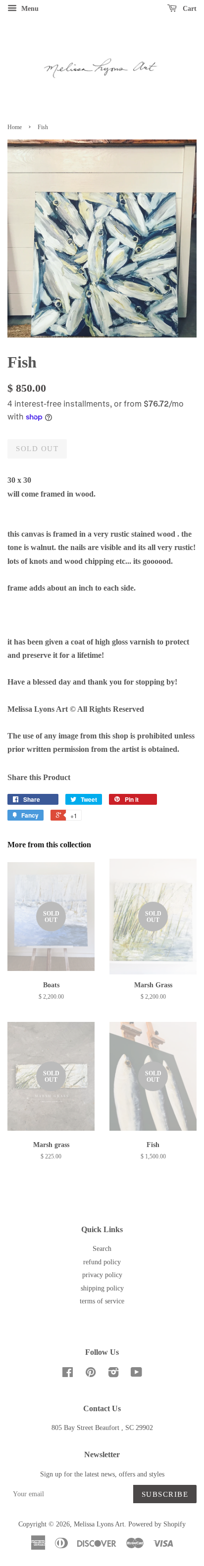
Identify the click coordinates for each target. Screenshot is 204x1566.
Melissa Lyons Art (99, 1524)
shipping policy (102, 1288)
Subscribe (165, 1494)
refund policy (102, 1262)
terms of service (102, 1301)
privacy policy (102, 1275)
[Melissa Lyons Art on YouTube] (136, 1374)
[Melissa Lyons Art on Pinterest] (90, 1374)
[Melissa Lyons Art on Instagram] (113, 1374)
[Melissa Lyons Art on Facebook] (67, 1374)
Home (14, 127)
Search (102, 1248)
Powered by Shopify (157, 1524)
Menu (29, 8)
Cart (189, 8)
